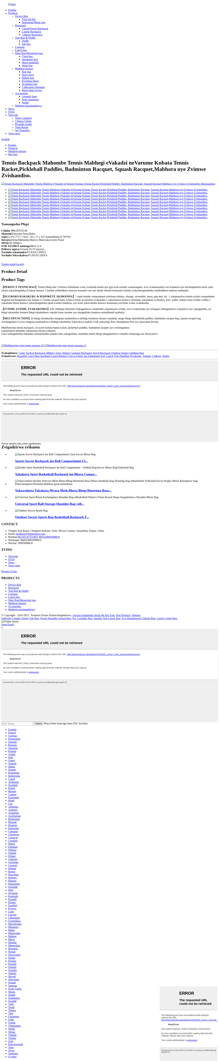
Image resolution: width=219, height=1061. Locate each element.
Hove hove (28, 74)
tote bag (26, 44)
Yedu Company (23, 118)
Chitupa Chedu (23, 121)
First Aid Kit (28, 19)
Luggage (20, 47)
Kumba (12, 10)
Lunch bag (21, 50)
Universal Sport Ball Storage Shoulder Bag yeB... (49, 504)
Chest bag (27, 56)
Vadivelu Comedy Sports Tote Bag (20, 618)
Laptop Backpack (31, 31)
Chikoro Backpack (32, 34)
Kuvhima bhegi (30, 81)
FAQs (11, 111)
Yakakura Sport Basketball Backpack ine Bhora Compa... (56, 474)
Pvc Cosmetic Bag (82, 618)
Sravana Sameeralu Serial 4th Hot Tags (94, 615)
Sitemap (136, 615)
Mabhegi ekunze (24, 68)
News (11, 108)
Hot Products (123, 615)
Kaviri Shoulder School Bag (55, 618)
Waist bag (27, 65)
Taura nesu (14, 133)
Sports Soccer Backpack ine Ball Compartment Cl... (51, 461)
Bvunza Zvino (9, 571)
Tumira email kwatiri (12, 264)
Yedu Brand (21, 127)
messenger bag (30, 59)
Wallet (25, 102)
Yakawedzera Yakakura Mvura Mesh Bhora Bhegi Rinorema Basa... (63, 490)
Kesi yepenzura (30, 99)
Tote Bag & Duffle (25, 37)
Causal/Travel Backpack (35, 28)
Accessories (21, 93)
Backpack (20, 25)
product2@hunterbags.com (30, 533)
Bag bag (26, 71)
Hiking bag (28, 77)
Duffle (25, 40)
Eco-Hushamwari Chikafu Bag (138, 618)
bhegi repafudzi (30, 62)
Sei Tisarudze (22, 130)
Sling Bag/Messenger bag (29, 53)
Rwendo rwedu (23, 124)
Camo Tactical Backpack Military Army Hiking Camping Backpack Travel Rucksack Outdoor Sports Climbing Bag (81, 353)
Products (13, 13)
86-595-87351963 (28, 536)
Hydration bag (29, 84)
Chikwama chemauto (33, 87)
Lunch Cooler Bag (167, 618)
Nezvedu (13, 114)
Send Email (7, 624)
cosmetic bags (29, 96)
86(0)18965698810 (49, 536)
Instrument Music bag (33, 22)
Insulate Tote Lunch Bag (107, 618)
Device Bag (21, 16)
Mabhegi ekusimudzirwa (28, 105)
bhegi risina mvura (32, 90)
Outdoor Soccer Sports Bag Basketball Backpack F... (52, 517)
